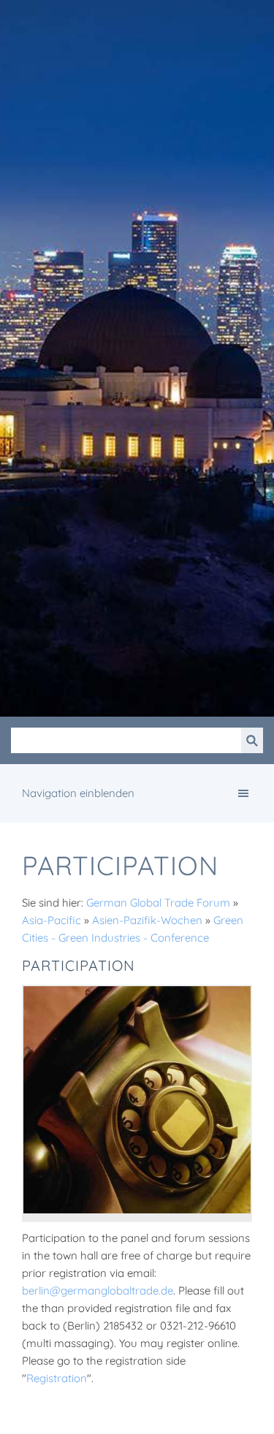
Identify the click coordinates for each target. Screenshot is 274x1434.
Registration (56, 1378)
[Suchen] (252, 740)
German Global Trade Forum (158, 902)
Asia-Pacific (51, 920)
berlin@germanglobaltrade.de (97, 1290)
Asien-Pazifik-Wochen (147, 920)
